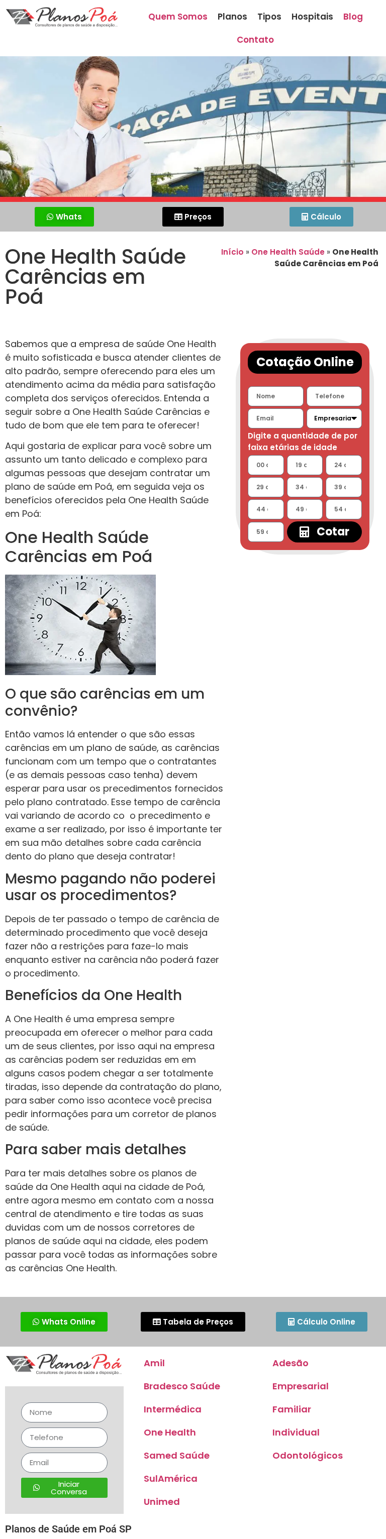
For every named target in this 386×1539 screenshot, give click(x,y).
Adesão (290, 1363)
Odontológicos (307, 1455)
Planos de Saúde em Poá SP (68, 1529)
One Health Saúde (288, 252)
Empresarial (300, 1386)
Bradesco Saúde (182, 1386)
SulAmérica (171, 1478)
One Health (170, 1432)
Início (232, 252)
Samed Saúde (177, 1455)
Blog (353, 17)
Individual (296, 1432)
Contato (255, 40)
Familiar (291, 1409)
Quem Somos (178, 17)
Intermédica (173, 1409)
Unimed (162, 1501)
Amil (154, 1363)
